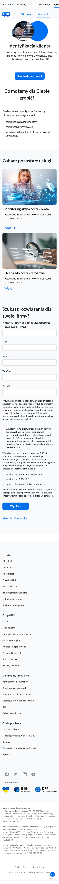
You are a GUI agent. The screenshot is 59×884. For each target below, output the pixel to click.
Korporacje (44, 4)
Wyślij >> (15, 506)
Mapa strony (38, 867)
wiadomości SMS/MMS (17, 479)
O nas (5, 621)
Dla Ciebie (7, 4)
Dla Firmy (21, 4)
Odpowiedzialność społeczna (17, 634)
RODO (5, 707)
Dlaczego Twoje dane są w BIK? (18, 700)
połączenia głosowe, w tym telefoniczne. (26, 484)
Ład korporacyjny (11, 640)
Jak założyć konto (11, 729)
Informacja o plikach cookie (16, 694)
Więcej (8, 227)
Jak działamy (8, 627)
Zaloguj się (43, 14)
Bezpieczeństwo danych (14, 688)
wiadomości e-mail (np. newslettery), (24, 474)
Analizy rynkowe (10, 665)
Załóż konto (26, 14)
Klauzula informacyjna (15, 518)
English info (20, 867)
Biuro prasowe (9, 659)
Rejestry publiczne (11, 713)
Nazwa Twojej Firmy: (14, 326)
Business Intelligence (13, 605)
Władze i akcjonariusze (14, 646)
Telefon (6, 371)
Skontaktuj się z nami (29, 75)
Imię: (5, 356)
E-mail (6, 386)
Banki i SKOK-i (10, 586)
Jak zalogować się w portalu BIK (18, 735)
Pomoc (6, 754)
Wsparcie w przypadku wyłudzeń (19, 748)
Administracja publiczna (14, 592)
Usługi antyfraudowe (13, 599)
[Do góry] (52, 874)
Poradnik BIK (9, 580)
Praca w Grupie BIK (12, 653)
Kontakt (6, 742)
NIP (4, 341)
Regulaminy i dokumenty (15, 681)
